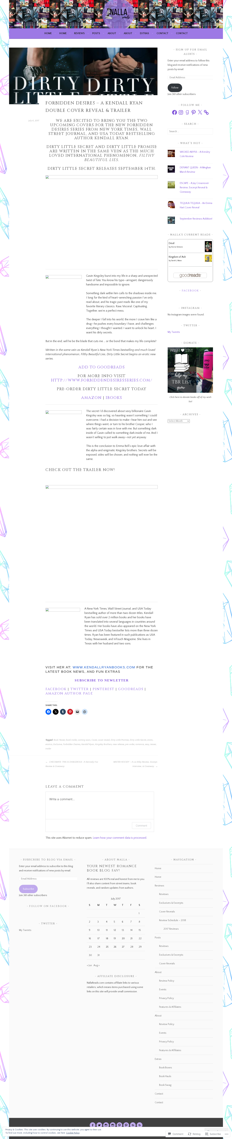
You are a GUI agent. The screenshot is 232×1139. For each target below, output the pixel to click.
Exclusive (57, 744)
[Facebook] (174, 112)
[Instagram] (181, 112)
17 (98, 938)
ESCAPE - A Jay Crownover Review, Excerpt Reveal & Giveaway (194, 187)
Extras (144, 33)
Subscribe (28, 889)
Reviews (79, 33)
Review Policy (166, 980)
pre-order (129, 744)
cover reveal (104, 740)
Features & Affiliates (170, 1007)
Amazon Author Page (69, 693)
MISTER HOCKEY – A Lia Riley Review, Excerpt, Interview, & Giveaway (135, 764)
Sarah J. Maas (176, 261)
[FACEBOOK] (93, 1125)
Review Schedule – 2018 (172, 920)
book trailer (71, 740)
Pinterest (103, 689)
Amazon (91, 397)
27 (123, 946)
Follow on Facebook (48, 906)
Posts (96, 33)
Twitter (79, 689)
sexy (147, 744)
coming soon (84, 740)
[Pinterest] (193, 112)
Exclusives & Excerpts (171, 903)
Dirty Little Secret (138, 740)
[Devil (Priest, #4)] (208, 251)
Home (48, 33)
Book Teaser (59, 740)
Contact (162, 33)
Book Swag (165, 1085)
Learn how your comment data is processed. (120, 837)
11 (107, 930)
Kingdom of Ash (177, 256)
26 (115, 946)
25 (107, 946)
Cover (94, 740)
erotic (150, 740)
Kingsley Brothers (103, 744)
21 (131, 938)
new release (118, 744)
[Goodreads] (187, 112)
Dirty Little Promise (120, 740)
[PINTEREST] (119, 1125)
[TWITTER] (99, 1125)
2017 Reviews (171, 928)
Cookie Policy (73, 1133)
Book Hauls (165, 1076)
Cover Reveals (167, 911)
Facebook (56, 689)
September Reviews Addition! (196, 218)
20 (123, 938)
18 (107, 938)
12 (115, 930)
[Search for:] (190, 131)
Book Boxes (165, 1067)
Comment (141, 825)
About (112, 33)
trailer (48, 749)
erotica (48, 744)
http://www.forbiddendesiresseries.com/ (101, 380)
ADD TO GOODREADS (101, 367)
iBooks (114, 397)
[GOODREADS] (133, 1125)
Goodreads (131, 689)
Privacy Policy (166, 998)
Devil (171, 243)
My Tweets (174, 332)
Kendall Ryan (87, 744)
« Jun (89, 965)
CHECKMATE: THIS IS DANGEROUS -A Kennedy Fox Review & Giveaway (71, 764)
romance (139, 744)
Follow (175, 87)
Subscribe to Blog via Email (48, 859)
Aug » (97, 965)
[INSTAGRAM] (106, 1125)
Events (162, 989)
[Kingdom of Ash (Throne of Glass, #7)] (208, 261)
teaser (153, 744)
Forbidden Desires (71, 744)
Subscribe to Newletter (102, 680)
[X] (200, 112)
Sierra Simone (177, 247)
